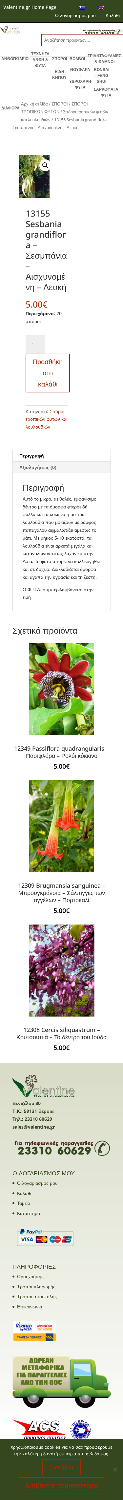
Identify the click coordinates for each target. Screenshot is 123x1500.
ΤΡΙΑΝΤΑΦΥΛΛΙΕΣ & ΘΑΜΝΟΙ (104, 59)
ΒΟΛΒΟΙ (77, 59)
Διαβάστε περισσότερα (61, 1485)
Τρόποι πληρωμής (36, 1286)
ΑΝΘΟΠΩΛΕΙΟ (15, 59)
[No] (115, 1469)
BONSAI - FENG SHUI (101, 75)
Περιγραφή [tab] (31, 456)
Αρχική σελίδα (34, 104)
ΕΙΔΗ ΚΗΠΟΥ (59, 74)
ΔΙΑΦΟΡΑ (10, 108)
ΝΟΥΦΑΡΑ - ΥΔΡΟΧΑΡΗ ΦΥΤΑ (80, 78)
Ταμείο (23, 1203)
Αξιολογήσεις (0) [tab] (37, 467)
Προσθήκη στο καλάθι (48, 372)
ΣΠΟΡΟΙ (59, 59)
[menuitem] (82, 7)
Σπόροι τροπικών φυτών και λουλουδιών (46, 419)
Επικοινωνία (29, 1306)
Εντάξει (61, 1467)
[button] (45, 165)
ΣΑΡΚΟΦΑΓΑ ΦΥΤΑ (106, 92)
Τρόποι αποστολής (37, 1296)
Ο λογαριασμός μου (75, 15)
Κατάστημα (28, 1213)
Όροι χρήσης (30, 1276)
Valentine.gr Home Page (29, 7)
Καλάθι (113, 15)
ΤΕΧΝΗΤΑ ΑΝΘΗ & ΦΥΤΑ (40, 60)
